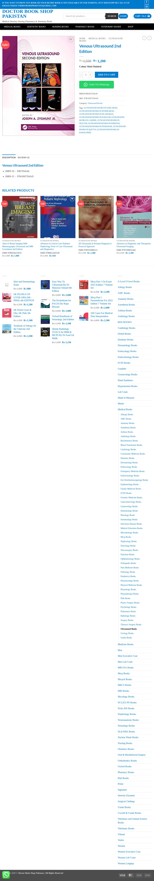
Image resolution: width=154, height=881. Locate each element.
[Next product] (144, 38)
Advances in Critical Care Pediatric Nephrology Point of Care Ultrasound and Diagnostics (56, 246)
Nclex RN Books (126, 708)
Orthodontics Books (127, 760)
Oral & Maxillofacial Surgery (132, 755)
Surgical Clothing (126, 801)
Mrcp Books (126, 537)
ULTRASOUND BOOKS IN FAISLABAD (100, 108)
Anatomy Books (125, 299)
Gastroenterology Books (131, 502)
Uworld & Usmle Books (129, 813)
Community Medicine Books (133, 454)
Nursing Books (60, 26)
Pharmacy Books (84, 26)
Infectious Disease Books (131, 524)
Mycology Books (126, 696)
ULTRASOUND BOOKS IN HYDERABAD (96, 111)
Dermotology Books (127, 345)
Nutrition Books (127, 554)
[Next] (151, 230)
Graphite (122, 368)
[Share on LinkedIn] (103, 139)
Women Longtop (126, 863)
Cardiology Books (126, 328)
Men (120, 650)
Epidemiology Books (130, 484)
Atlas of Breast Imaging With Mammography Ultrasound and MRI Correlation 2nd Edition (17, 246)
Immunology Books (129, 519)
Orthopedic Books (128, 563)
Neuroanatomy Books (128, 720)
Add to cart (107, 74)
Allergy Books (125, 287)
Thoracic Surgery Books (131, 624)
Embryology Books (127, 351)
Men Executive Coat (127, 656)
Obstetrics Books (126, 749)
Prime (120, 784)
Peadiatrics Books (128, 576)
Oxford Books (124, 766)
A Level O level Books (129, 281)
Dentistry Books (36, 26)
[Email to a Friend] (92, 139)
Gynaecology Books (127, 374)
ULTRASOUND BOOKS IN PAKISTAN (104, 123)
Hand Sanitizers (125, 380)
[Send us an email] (147, 6)
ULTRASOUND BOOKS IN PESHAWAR (95, 126)
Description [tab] (9, 157)
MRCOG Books (126, 667)
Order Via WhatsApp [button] (99, 84)
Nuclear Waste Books (128, 737)
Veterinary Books (111, 26)
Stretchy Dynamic (126, 795)
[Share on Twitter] (87, 139)
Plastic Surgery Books (130, 602)
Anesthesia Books (126, 304)
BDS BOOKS (125, 322)
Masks (121, 403)
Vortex (121, 840)
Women (121, 846)
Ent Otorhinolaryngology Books (134, 480)
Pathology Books (128, 572)
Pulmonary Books (128, 611)
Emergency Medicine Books (133, 471)
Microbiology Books (129, 532)
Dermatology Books (129, 462)
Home (82, 38)
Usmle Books (126, 637)
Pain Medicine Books (130, 567)
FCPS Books (124, 363)
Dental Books (124, 333)
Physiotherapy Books (130, 594)
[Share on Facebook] (82, 139)
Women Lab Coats (127, 857)
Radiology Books (128, 616)
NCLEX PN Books (127, 702)
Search (112, 16)
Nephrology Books (129, 541)
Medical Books (12, 26)
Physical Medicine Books (131, 585)
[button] (123, 16)
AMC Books (124, 293)
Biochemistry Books (129, 440)
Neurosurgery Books (129, 550)
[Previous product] (149, 38)
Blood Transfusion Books (131, 445)
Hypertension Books (127, 386)
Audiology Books (126, 316)
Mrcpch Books (125, 679)
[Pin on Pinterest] (98, 139)
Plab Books (125, 598)
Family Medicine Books (131, 489)
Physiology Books (128, 589)
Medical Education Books (131, 528)
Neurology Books (128, 545)
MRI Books (123, 691)
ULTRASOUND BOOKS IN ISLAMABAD (96, 114)
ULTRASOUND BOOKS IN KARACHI (95, 117)
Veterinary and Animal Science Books (132, 821)
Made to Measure (126, 397)
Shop (130, 26)
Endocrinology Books (128, 357)
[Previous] (2, 230)
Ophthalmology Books (130, 559)
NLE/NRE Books (126, 731)
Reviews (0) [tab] (24, 157)
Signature (122, 789)
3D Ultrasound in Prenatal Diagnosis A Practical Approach (95, 245)
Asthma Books (125, 310)
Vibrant (121, 834)
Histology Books (128, 515)
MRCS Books (124, 685)
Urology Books (127, 633)
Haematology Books (129, 511)
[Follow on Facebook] (147, 2)
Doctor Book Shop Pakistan (27, 14)
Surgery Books (127, 620)
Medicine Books (125, 644)
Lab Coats (123, 392)
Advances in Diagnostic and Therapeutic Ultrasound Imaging (134, 245)
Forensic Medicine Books (131, 497)
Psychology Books (128, 607)
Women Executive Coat (129, 851)
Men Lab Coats (125, 662)
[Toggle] (150, 339)
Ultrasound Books (95, 103)
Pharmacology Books (130, 580)
